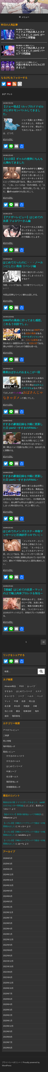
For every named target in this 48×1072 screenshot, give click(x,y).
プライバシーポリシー (11, 1062)
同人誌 (32, 701)
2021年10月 (8, 966)
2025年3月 (7, 864)
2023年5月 (7, 923)
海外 (37, 711)
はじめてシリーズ (24, 691)
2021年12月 (8, 961)
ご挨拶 (6, 735)
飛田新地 (16, 716)
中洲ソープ (11, 771)
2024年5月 (7, 901)
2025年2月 (7, 869)
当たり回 (9, 711)
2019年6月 (7, 1048)
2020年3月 (7, 1010)
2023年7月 (7, 918)
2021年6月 (7, 977)
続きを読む (8, 139)
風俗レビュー (9, 752)
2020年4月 (7, 1004)
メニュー (25, 17)
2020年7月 (7, 993)
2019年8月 (7, 1037)
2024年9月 (7, 891)
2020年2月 (7, 1015)
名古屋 (8, 706)
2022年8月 (7, 950)
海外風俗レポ (9, 746)
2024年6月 (7, 896)
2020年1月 (7, 1020)
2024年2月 (7, 907)
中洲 (16, 701)
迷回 (7, 716)
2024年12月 (8, 874)
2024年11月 (8, 880)
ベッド (40, 696)
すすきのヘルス (13, 761)
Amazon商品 (10, 686)
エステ (38, 691)
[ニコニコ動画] (19, 84)
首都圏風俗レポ (13, 787)
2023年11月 (8, 912)
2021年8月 (7, 972)
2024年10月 (8, 885)
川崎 (35, 706)
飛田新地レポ (12, 782)
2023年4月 (7, 928)
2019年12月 (8, 1026)
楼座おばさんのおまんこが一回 (21, 372)
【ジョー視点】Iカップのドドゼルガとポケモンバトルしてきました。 (23, 110)
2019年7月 (7, 1042)
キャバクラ (10, 696)
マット (8, 701)
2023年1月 (7, 934)
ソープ (21, 696)
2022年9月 (7, 945)
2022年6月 (7, 955)
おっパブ (31, 686)
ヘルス (30, 696)
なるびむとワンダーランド (22, 4)
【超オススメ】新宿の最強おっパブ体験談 (22, 814)
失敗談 (26, 706)
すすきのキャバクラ (15, 756)
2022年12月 (8, 939)
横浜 (18, 711)
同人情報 (7, 741)
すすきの (9, 691)
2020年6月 (7, 999)
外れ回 (17, 706)
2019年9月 (7, 1031)
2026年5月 (7, 858)
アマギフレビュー (11, 730)
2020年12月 (8, 983)
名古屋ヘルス (12, 776)
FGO (21, 686)
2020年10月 (8, 988)
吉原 (23, 701)
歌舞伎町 (27, 711)
